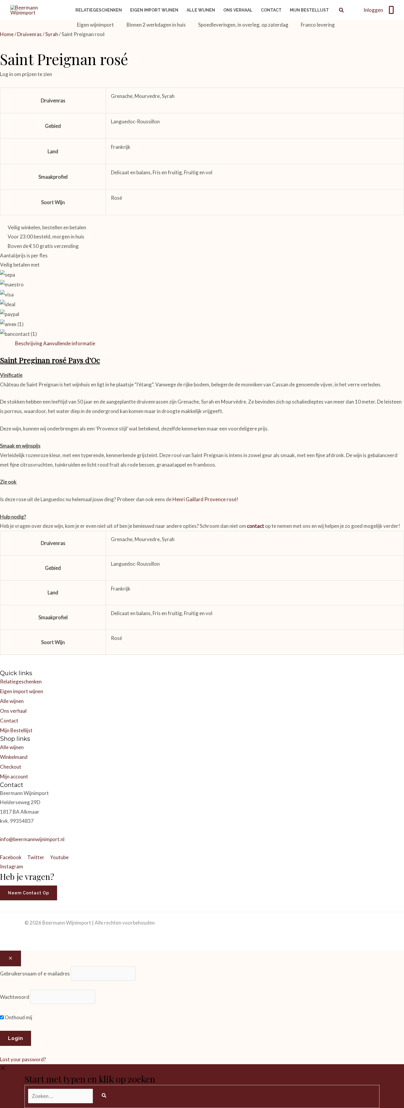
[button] (341, 10)
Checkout (10, 767)
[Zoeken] (104, 1095)
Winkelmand (14, 757)
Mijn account (14, 776)
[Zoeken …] (61, 1096)
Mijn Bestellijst (16, 730)
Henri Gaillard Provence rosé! (205, 499)
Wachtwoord (14, 997)
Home (7, 34)
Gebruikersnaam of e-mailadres (35, 973)
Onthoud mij (18, 1017)
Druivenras (29, 34)
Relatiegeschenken (21, 681)
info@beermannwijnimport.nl (32, 839)
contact (255, 526)
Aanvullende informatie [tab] (69, 343)
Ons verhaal (13, 711)
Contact (9, 720)
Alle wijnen (12, 701)
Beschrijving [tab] (28, 343)
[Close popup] (10, 958)
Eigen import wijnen (21, 691)
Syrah (51, 34)
